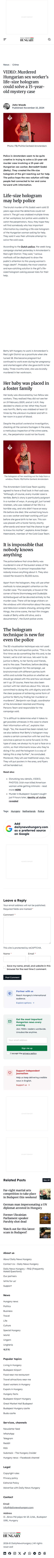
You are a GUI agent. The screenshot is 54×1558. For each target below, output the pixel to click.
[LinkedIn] (4, 1553)
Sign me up (27, 1048)
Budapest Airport (12, 1370)
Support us (21, 1085)
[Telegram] (34, 1553)
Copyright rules (11, 1473)
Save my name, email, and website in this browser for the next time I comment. (29, 967)
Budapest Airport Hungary (17, 1398)
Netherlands (29, 811)
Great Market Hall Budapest (18, 1403)
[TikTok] (24, 1553)
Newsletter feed (11, 1428)
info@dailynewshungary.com (18, 1507)
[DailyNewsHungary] (27, 39)
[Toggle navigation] (5, 39)
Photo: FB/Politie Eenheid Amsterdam (27, 145)
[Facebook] (9, 1553)
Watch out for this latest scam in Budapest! (19, 1230)
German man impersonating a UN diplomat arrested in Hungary (25, 1206)
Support (7, 1285)
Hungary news (10, 1301)
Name (7, 953)
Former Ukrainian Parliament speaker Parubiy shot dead (15, 1218)
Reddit (6, 1443)
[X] (19, 1553)
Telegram (8, 1438)
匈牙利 (6, 1349)
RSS (5, 1448)
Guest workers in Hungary (16, 1384)
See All (46, 1180)
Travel (6, 1315)
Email (32, 953)
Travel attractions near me (17, 1379)
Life (5, 1320)
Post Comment (12, 977)
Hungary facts (10, 1394)
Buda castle (9, 1413)
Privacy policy (10, 1478)
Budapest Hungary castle (16, 1408)
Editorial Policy (11, 1482)
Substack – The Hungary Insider (19, 1453)
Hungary (15, 811)
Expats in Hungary (13, 1389)
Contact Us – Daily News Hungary (20, 1264)
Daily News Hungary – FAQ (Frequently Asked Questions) (23, 1270)
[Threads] (44, 1553)
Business (7, 1311)
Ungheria (8, 1344)
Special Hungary (11, 1330)
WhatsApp (8, 1433)
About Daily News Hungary (17, 1259)
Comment (9, 914)
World (6, 1335)
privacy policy (29, 1053)
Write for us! (9, 1281)
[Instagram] (14, 1553)
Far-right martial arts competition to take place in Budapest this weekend (20, 1194)
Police (41, 811)
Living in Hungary (12, 1365)
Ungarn (7, 1339)
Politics (7, 1306)
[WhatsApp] (29, 1553)
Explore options (23, 1003)
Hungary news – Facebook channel (21, 1457)
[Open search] (49, 39)
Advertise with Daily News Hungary (21, 1487)
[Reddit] (39, 1553)
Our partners (10, 1276)
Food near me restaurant (16, 1374)
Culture (7, 1325)
